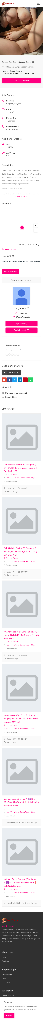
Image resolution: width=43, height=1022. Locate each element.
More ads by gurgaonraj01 (16, 393)
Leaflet (19, 245)
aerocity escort (8, 926)
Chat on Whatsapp (21, 80)
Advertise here (8, 995)
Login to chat (20, 323)
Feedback (6, 982)
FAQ (4, 978)
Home (4, 71)
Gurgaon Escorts (15, 71)
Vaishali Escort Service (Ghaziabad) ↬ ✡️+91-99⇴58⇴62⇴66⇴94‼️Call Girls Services (20, 882)
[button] (36, 226)
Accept (9, 1015)
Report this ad (11, 397)
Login (4, 957)
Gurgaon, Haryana (9, 249)
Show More (21, 196)
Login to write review (10, 271)
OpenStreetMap (34, 245)
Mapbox (25, 245)
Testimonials (7, 974)
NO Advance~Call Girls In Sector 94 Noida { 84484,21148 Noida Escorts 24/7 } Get (21, 635)
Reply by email (20, 330)
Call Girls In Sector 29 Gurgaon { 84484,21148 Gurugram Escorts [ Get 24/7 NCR (20, 468)
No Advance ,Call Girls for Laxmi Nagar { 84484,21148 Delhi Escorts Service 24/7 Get (21, 718)
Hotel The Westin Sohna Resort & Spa (19, 74)
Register (5, 961)
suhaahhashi (10, 816)
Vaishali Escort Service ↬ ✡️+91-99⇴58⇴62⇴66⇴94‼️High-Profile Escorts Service (21, 802)
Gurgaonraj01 (21, 308)
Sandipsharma (11, 481)
